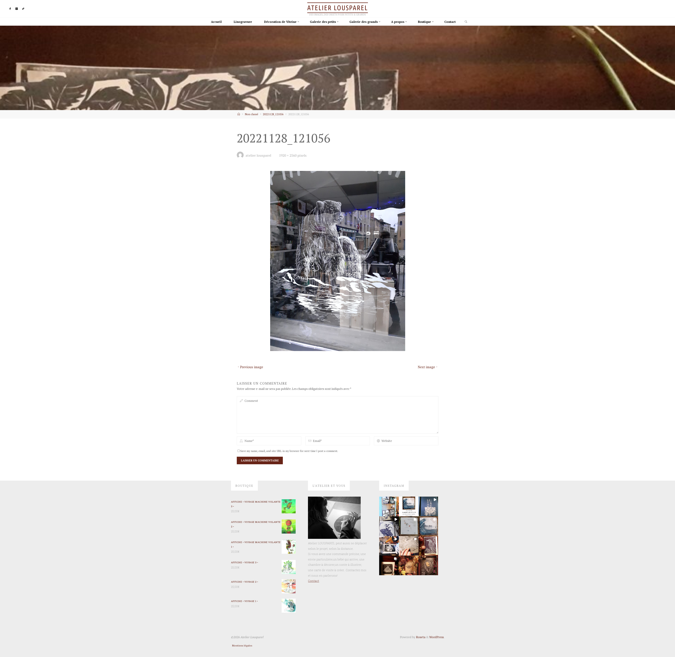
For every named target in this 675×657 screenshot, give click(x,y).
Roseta (420, 637)
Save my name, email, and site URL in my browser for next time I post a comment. (289, 451)
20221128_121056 (273, 114)
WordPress (436, 637)
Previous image (251, 367)
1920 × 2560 (288, 155)
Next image (426, 367)
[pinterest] (23, 9)
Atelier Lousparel (337, 7)
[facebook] (10, 9)
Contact (313, 581)
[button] (389, 506)
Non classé (251, 114)
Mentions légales (242, 645)
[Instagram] (16, 9)
